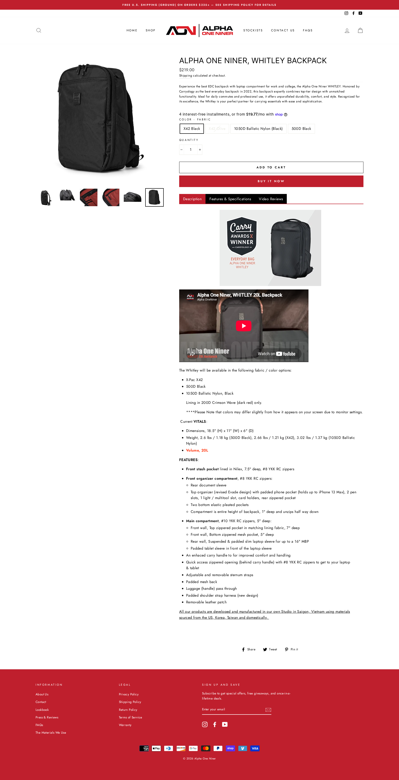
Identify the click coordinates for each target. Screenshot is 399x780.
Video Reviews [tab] (271, 199)
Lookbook (42, 709)
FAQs (308, 30)
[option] (199, 4)
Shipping (185, 75)
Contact (41, 702)
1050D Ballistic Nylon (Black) (258, 128)
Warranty (125, 725)
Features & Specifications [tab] (230, 199)
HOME (132, 30)
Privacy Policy (129, 694)
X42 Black (192, 128)
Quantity (189, 140)
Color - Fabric (195, 119)
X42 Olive (217, 128)
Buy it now (271, 181)
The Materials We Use (51, 732)
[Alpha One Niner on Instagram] (205, 724)
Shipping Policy (130, 702)
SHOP (151, 30)
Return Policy (128, 709)
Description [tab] (192, 199)
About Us (42, 694)
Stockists (253, 30)
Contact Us (283, 30)
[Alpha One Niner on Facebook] (215, 724)
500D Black (301, 128)
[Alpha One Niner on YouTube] (225, 724)
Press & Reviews (47, 717)
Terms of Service (130, 717)
